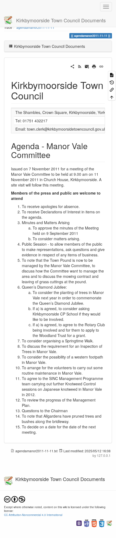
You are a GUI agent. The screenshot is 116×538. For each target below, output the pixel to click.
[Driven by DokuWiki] (109, 523)
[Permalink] (101, 66)
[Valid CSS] (101, 523)
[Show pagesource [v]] (111, 74)
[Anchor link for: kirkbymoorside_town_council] (48, 95)
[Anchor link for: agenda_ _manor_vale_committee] (54, 154)
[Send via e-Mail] (87, 66)
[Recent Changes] (79, 66)
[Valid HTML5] (94, 523)
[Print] (94, 66)
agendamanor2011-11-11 (35, 27)
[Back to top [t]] (111, 96)
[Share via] (72, 66)
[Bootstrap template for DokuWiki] (79, 523)
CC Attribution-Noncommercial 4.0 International (33, 515)
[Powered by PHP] (86, 523)
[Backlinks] (111, 89)
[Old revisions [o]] (111, 81)
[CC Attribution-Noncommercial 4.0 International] (14, 498)
